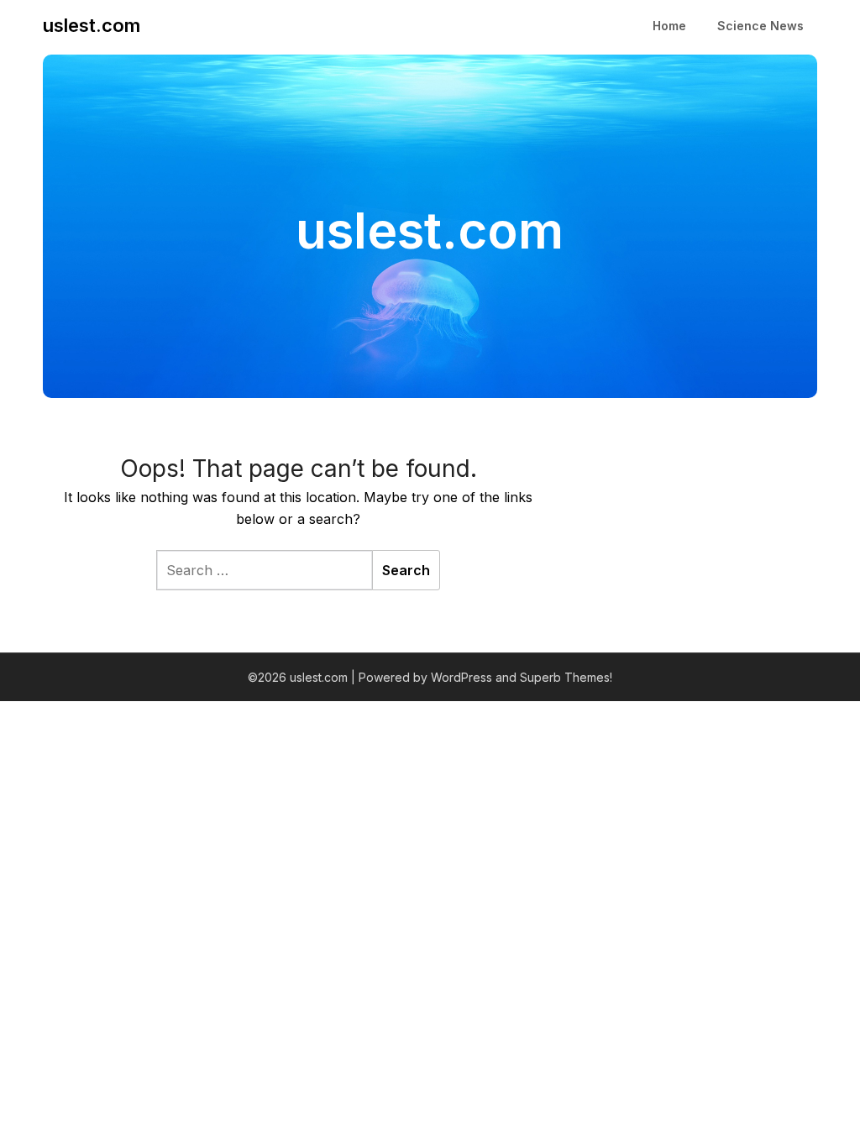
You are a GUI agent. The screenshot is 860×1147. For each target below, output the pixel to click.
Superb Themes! (566, 677)
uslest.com (91, 25)
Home (669, 25)
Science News (760, 25)
